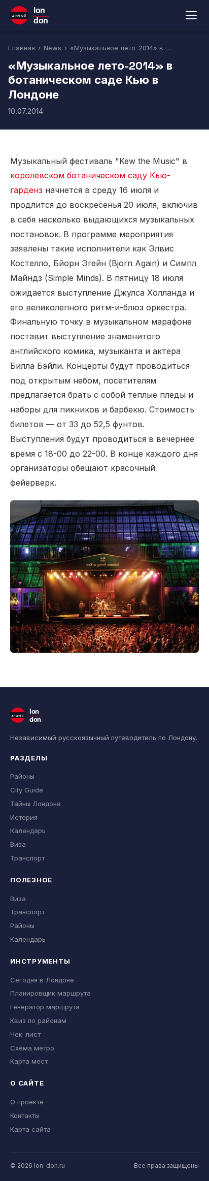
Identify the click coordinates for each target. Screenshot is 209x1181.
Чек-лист (25, 1034)
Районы (22, 776)
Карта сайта (30, 1129)
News (52, 48)
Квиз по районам (38, 1020)
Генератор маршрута (45, 1007)
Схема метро (32, 1048)
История (24, 817)
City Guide (26, 790)
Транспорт (27, 858)
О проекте (27, 1102)
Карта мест (29, 1061)
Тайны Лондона (35, 804)
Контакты (25, 1115)
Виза (18, 844)
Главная (21, 48)
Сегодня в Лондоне (42, 980)
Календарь (28, 830)
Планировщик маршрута (50, 993)
